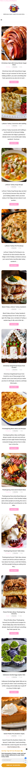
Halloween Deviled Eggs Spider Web (14, 675)
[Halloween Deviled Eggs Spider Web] (14, 655)
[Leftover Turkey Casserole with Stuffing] (14, 104)
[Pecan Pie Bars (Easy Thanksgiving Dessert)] (14, 592)
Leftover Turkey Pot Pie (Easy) (14, 246)
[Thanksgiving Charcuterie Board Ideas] (14, 470)
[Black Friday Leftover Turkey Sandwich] (14, 287)
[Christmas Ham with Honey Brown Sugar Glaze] (14, 43)
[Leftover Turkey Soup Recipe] (14, 165)
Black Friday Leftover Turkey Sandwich (14, 307)
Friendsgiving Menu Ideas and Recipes (14, 428)
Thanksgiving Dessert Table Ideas (14, 551)
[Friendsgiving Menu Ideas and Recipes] (14, 409)
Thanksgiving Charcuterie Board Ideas (14, 490)
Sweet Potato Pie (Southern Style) (14, 733)
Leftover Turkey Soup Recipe (14, 184)
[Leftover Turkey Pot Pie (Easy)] (14, 226)
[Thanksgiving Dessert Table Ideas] (14, 531)
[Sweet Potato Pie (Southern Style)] (14, 714)
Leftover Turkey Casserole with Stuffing (14, 123)
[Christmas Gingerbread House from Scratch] (14, 346)
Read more (13, 82)
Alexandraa (15, 66)
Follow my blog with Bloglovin (8, 1)
